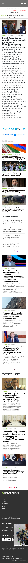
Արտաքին (9, 154)
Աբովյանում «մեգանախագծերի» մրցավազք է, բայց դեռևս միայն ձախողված (13, 229)
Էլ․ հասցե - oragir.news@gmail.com (11, 518)
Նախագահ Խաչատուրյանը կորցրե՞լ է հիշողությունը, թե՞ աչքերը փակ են (13, 222)
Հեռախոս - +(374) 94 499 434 (9, 517)
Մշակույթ (4, 509)
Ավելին (4, 511)
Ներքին (3, 154)
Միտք (3, 508)
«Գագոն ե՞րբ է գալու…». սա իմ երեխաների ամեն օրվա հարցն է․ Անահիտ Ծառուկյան (13, 237)
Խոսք (3, 506)
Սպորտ (4, 172)
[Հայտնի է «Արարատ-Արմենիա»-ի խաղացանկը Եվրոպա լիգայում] (14, 166)
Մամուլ (4, 500)
